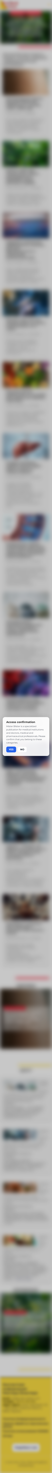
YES (11, 749)
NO (22, 749)
